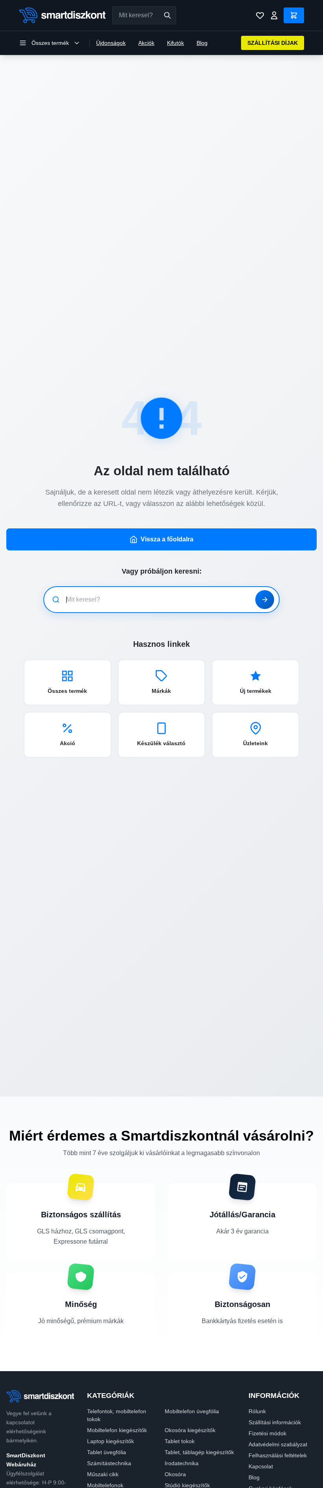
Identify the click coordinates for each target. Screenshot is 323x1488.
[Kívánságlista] (260, 15)
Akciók (146, 43)
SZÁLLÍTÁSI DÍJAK (272, 43)
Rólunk (257, 1411)
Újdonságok (111, 43)
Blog (202, 43)
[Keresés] (167, 15)
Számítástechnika (109, 1463)
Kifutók (175, 43)
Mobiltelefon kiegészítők (117, 1430)
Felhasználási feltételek (278, 1455)
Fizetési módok (267, 1433)
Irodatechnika (182, 1463)
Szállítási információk (275, 1422)
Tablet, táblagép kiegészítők (199, 1452)
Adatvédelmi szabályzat (278, 1444)
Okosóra (175, 1474)
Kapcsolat (261, 1466)
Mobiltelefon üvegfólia (192, 1411)
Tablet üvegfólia (106, 1452)
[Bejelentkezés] (274, 15)
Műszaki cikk (103, 1474)
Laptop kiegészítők (110, 1441)
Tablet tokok (180, 1441)
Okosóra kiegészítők (190, 1430)
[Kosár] (294, 15)
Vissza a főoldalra (167, 539)
